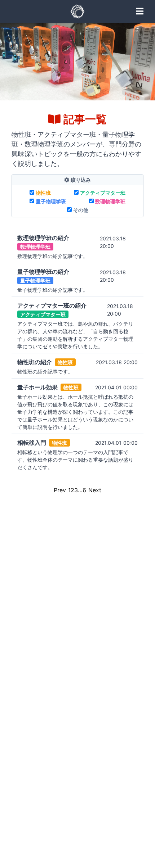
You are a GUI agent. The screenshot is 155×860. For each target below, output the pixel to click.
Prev (60, 490)
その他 (80, 210)
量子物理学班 (51, 201)
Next (94, 490)
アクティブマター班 (102, 193)
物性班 (43, 193)
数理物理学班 (110, 201)
